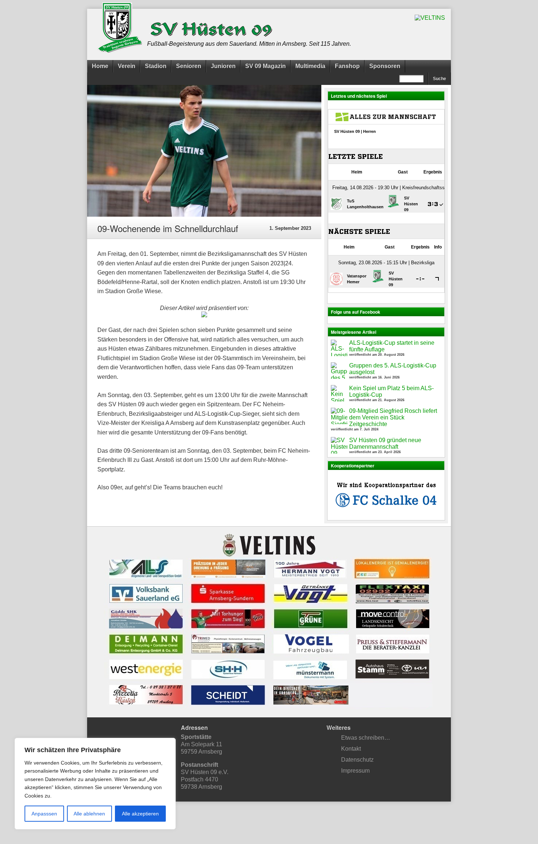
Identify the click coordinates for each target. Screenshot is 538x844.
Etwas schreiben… (365, 738)
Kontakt (351, 749)
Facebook (276, 819)
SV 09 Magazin (265, 66)
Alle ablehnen (89, 814)
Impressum (355, 771)
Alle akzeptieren (140, 814)
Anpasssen (44, 814)
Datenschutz (357, 760)
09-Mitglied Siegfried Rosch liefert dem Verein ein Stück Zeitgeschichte (393, 417)
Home (100, 66)
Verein (126, 66)
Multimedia (310, 66)
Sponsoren (384, 66)
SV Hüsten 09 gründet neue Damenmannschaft (385, 443)
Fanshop (347, 66)
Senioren (188, 66)
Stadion (156, 66)
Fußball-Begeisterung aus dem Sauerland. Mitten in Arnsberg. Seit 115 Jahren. (249, 44)
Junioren (223, 66)
